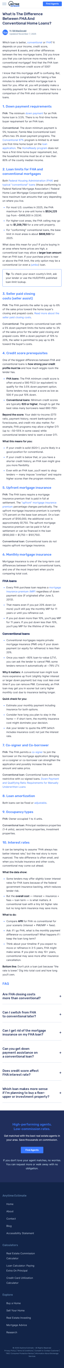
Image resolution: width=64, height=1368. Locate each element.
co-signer (37, 752)
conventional (34, 42)
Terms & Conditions (25, 1351)
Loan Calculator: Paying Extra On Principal (20, 1268)
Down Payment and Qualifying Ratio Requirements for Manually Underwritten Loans (30, 782)
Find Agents (52, 3)
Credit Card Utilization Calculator (19, 1280)
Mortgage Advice (16, 1325)
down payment (34, 113)
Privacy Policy (10, 1351)
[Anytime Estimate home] (15, 4)
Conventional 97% (13, 140)
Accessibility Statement (20, 1233)
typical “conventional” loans (18, 184)
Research (11, 1332)
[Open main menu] (4, 4)
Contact (11, 1218)
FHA (48, 42)
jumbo (34, 264)
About (10, 1211)
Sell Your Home (15, 1310)
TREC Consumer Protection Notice (20, 1353)
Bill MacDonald (19, 30)
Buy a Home (13, 1303)
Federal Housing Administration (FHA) (31, 180)
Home (9, 1204)
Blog (9, 1225)
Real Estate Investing (18, 1317)
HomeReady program (34, 148)
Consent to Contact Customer (47, 1351)
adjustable (40, 802)
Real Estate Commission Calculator (20, 1256)
